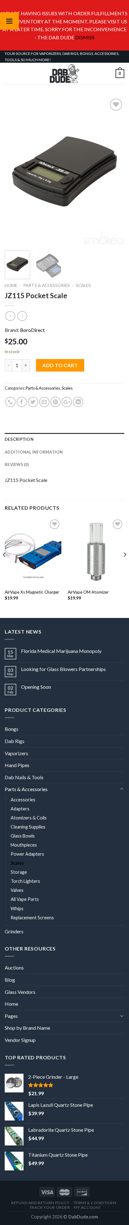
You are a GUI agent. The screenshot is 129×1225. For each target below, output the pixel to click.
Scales (83, 285)
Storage (19, 872)
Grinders (14, 931)
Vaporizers (16, 753)
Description (19, 439)
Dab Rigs (14, 741)
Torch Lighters (25, 881)
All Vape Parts (25, 899)
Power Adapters (27, 854)
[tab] (64, 439)
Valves (17, 890)
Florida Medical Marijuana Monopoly (61, 651)
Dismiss (85, 37)
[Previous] (15, 172)
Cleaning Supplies (28, 826)
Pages (11, 1016)
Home (11, 285)
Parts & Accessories (46, 285)
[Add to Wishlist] (64, 171)
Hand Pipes (17, 765)
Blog (10, 980)
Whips (17, 908)
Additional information (34, 452)
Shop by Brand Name (27, 1028)
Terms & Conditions (94, 1202)
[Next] (114, 172)
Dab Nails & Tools (24, 777)
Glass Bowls (23, 836)
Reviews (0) (17, 464)
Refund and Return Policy (40, 1202)
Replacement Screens (32, 917)
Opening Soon (36, 687)
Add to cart (60, 365)
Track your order (49, 1207)
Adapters (20, 808)
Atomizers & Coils (29, 817)
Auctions (14, 967)
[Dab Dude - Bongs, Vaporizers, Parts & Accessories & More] (64, 74)
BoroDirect (32, 330)
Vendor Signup (20, 1040)
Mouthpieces (24, 845)
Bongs (11, 729)
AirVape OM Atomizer (88, 592)
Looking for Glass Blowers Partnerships (63, 669)
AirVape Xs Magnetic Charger (32, 592)
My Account (87, 1207)
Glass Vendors (20, 992)
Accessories (23, 799)
